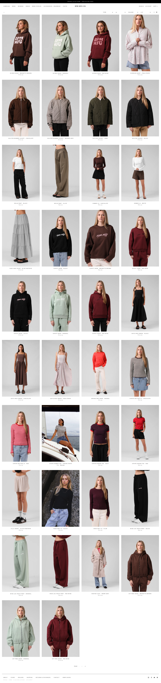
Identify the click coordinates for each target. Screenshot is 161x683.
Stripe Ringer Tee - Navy (100, 463)
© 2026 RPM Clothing (19, 679)
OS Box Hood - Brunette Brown (21, 73)
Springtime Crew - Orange (100, 398)
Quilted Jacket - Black (140, 138)
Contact (57, 677)
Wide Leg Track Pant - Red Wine (61, 593)
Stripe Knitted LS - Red (21, 463)
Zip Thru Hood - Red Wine (60, 658)
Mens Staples (36, 6)
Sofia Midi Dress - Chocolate (21, 398)
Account (148, 6)
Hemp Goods (67, 677)
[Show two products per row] (154, 12)
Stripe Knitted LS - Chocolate (140, 398)
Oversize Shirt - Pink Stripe (140, 73)
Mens (14, 6)
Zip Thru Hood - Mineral (20, 658)
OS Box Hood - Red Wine (100, 73)
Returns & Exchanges (43, 677)
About (5, 677)
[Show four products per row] (156, 12)
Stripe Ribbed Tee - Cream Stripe (60, 463)
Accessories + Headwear (52, 6)
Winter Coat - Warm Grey (100, 593)
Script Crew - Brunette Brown (100, 268)
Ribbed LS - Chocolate (100, 203)
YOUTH (65, 6)
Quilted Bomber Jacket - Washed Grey (60, 138)
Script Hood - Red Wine (100, 333)
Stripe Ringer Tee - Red (140, 463)
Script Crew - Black (61, 268)
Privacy (5, 679)
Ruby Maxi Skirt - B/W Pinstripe (21, 268)
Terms (10, 679)
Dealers (21, 677)
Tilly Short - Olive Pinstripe (21, 528)
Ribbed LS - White (140, 203)
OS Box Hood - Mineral (60, 73)
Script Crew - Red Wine (140, 268)
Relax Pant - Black (20, 203)
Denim (28, 6)
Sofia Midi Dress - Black (140, 333)
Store (13, 677)
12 (4, 12)
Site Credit (29, 679)
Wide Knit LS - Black (61, 528)
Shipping (30, 677)
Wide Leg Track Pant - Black (140, 528)
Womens (20, 6)
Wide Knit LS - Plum (100, 528)
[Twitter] (154, 677)
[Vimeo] (157, 677)
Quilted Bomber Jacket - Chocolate (20, 138)
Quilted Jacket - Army (100, 138)
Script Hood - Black (21, 333)
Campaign (6, 6)
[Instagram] (148, 677)
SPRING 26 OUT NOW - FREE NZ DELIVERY (81, 1)
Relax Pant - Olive (60, 203)
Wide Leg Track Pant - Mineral (21, 593)
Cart (155, 6)
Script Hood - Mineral (60, 333)
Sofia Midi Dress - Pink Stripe (60, 398)
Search (141, 6)
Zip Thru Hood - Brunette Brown (140, 593)
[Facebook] (151, 677)
